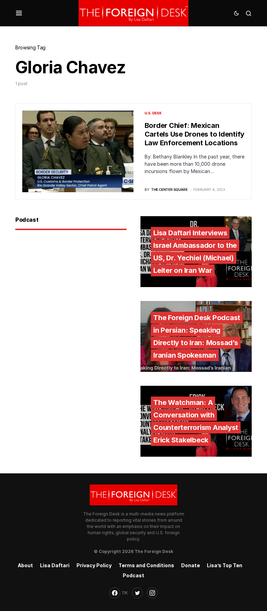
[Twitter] (137, 593)
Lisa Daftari (55, 565)
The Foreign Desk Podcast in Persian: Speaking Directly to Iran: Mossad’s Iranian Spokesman (196, 336)
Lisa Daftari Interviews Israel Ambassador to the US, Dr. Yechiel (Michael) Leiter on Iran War (195, 252)
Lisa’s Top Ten (224, 565)
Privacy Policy (94, 565)
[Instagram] (152, 593)
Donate (190, 565)
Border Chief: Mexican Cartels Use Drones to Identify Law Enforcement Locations (195, 134)
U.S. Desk (153, 113)
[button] (19, 13)
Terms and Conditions (146, 565)
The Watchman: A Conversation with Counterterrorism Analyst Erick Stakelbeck (195, 421)
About (25, 565)
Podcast (133, 575)
